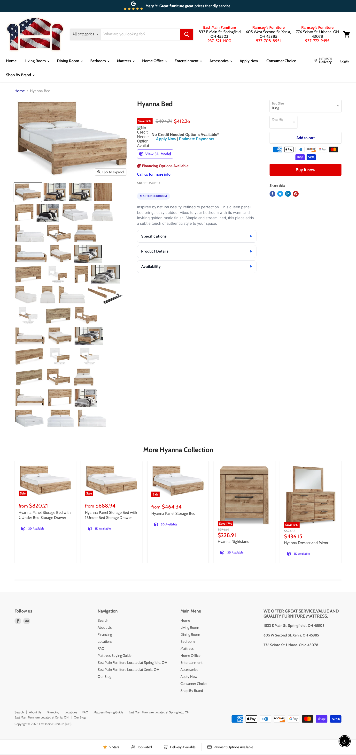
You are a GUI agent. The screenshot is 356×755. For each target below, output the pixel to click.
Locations (105, 641)
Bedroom (98, 61)
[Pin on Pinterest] (296, 194)
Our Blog (104, 676)
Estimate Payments (196, 139)
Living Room (36, 61)
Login (344, 61)
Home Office (153, 61)
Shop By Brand (19, 75)
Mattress (124, 61)
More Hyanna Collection (178, 450)
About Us (105, 627)
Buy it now (305, 169)
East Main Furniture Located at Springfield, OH (132, 662)
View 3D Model (157, 154)
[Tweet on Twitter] (280, 194)
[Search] (186, 34)
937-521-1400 (219, 40)
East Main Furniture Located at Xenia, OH (128, 669)
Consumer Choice (281, 61)
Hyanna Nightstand (233, 541)
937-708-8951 (268, 40)
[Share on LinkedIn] (288, 194)
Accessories (219, 61)
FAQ (101, 648)
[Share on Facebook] (272, 194)
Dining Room (68, 61)
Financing (105, 634)
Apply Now (249, 61)
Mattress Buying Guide (115, 655)
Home (11, 61)
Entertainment (187, 61)
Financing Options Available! (165, 166)
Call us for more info (153, 174)
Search (103, 620)
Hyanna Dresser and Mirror (306, 542)
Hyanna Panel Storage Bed (173, 513)
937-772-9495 (317, 40)
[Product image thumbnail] (28, 192)
